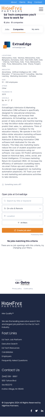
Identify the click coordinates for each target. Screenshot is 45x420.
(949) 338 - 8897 (9, 376)
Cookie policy (28, 288)
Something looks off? (13, 184)
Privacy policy (17, 288)
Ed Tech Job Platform (12, 339)
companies (18, 29)
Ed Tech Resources (10, 348)
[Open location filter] (40, 216)
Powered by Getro (37, 234)
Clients (22, 2)
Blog (30, 2)
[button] (41, 9)
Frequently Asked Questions (14, 360)
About (14, 2)
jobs (7, 29)
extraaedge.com (18, 47)
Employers (6, 356)
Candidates (7, 352)
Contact (38, 2)
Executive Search (10, 343)
